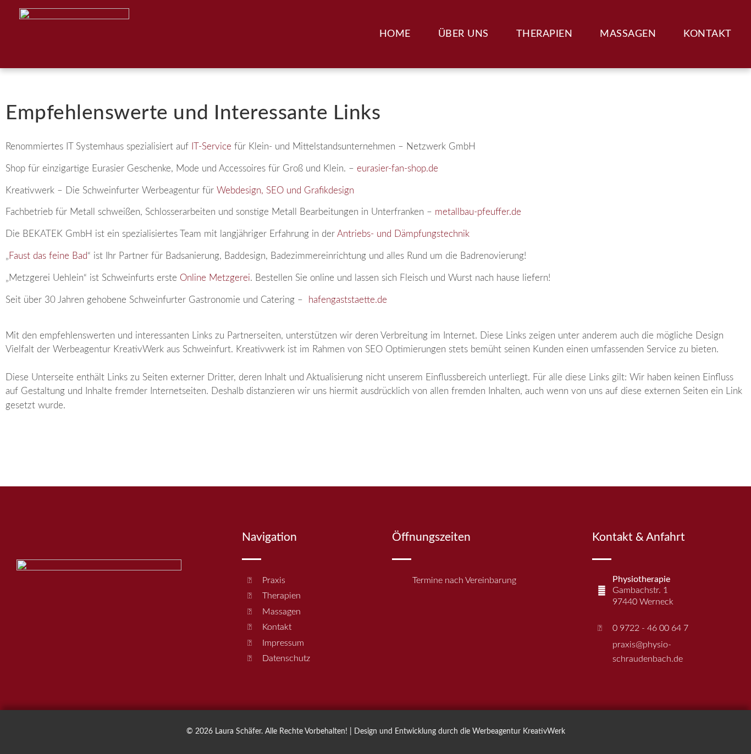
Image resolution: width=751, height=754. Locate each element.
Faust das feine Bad (48, 255)
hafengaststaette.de (347, 299)
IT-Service (211, 146)
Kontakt (707, 34)
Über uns (463, 34)
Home (395, 34)
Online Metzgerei (215, 277)
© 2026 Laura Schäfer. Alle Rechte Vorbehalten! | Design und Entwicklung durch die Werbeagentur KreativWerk (375, 731)
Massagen (628, 34)
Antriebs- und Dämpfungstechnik (403, 234)
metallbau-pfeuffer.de (478, 212)
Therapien (544, 34)
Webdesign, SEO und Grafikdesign (285, 190)
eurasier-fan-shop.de (397, 168)
